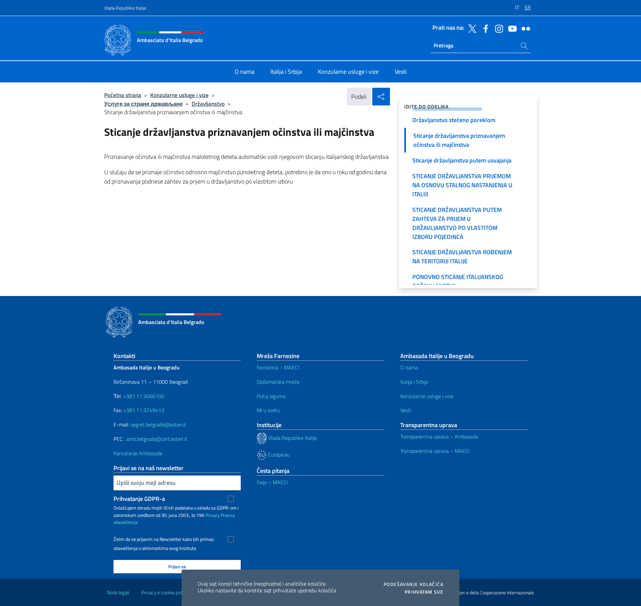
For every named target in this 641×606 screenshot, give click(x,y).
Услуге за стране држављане (143, 103)
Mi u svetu (268, 410)
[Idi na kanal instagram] (497, 28)
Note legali (118, 592)
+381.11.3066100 (143, 396)
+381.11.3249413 (143, 410)
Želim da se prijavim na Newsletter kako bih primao (164, 539)
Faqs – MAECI (272, 482)
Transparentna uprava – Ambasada (439, 436)
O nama (409, 367)
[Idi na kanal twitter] (470, 28)
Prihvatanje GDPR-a (139, 498)
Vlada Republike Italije (125, 7)
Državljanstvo (208, 103)
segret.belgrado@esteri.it (158, 424)
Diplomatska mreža (278, 382)
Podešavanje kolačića (413, 584)
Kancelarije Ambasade (138, 453)
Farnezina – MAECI (278, 367)
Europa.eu (278, 454)
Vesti (405, 410)
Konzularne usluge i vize (179, 95)
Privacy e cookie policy (164, 592)
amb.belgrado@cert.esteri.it (156, 439)
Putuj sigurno (271, 396)
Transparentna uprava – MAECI (435, 451)
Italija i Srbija (414, 382)
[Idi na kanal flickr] (524, 28)
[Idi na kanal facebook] (484, 28)
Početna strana (122, 95)
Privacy (212, 515)
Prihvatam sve (424, 592)
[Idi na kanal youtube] (510, 28)
